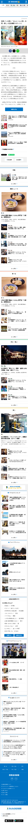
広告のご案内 (5, 792)
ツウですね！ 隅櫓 (9, 616)
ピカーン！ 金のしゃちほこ (11, 608)
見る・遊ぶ (13, 5)
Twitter (16, 778)
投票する (9, 635)
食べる (7, 5)
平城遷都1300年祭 (7, 149)
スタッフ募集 (5, 794)
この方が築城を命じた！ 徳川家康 (14, 618)
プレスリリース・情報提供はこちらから (10, 786)
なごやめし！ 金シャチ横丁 (12, 628)
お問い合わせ (5, 790)
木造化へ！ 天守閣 (9, 605)
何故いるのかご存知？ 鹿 (11, 623)
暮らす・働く (22, 5)
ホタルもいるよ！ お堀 (11, 626)
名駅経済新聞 (12, 2)
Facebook (12, 778)
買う (18, 5)
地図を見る (14, 109)
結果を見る (19, 635)
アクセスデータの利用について (8, 788)
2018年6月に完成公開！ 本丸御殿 (14, 610)
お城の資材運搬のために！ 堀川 (13, 621)
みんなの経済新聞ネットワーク (14, 809)
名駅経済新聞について (6, 784)
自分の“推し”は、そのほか (11, 631)
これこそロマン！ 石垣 (11, 613)
